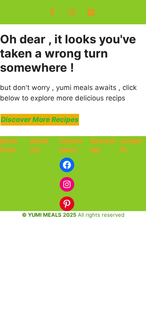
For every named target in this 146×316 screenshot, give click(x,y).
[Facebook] (52, 12)
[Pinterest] (91, 12)
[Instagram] (71, 12)
